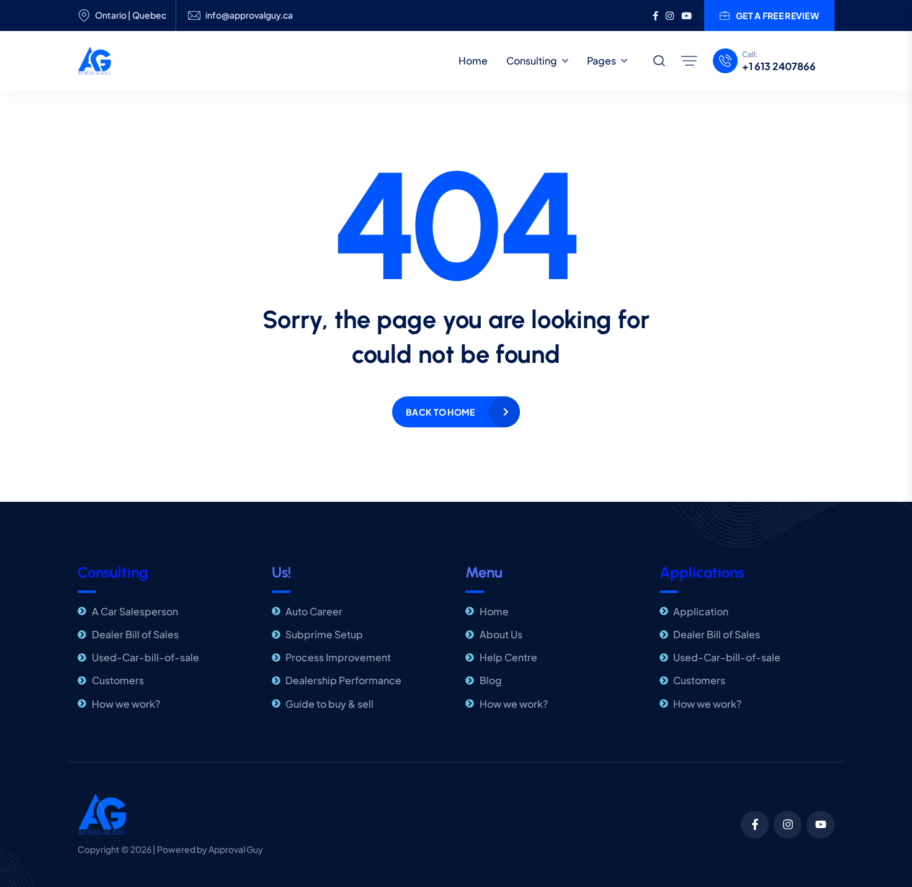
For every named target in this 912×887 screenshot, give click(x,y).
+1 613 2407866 (779, 66)
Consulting (531, 60)
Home (473, 60)
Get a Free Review (777, 15)
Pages (601, 60)
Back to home (440, 411)
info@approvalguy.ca (249, 15)
